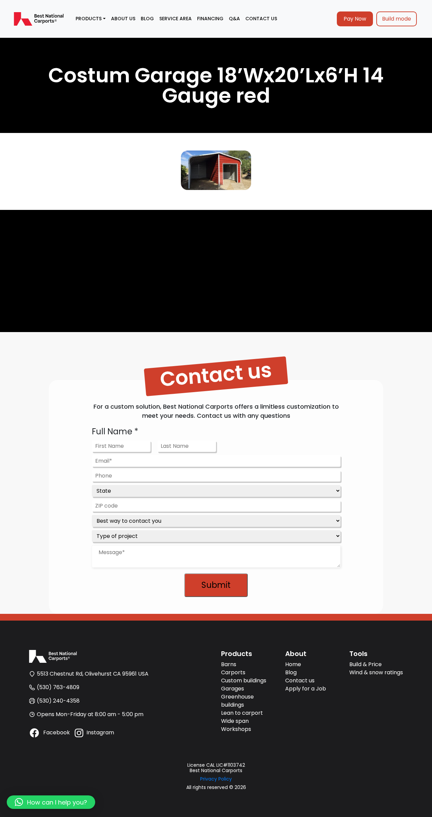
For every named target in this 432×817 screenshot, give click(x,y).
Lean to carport (242, 713)
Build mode (396, 19)
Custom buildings (243, 680)
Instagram (100, 732)
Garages (232, 688)
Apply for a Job (305, 688)
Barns (228, 664)
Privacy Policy (216, 778)
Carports (233, 672)
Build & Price (365, 664)
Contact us (300, 680)
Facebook (56, 732)
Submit (216, 585)
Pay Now (355, 19)
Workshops (236, 729)
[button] (51, 802)
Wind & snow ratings (376, 672)
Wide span (235, 721)
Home (293, 664)
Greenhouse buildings (237, 701)
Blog (291, 672)
